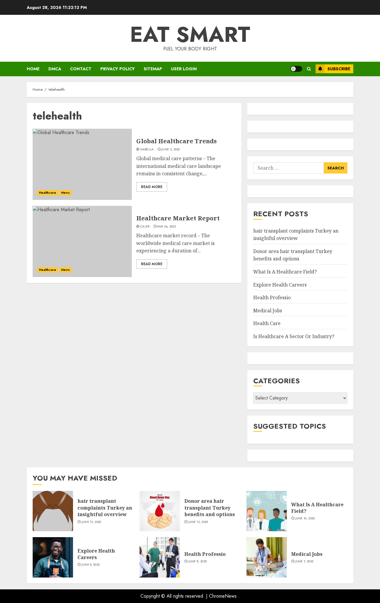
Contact (80, 69)
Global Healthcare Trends (176, 141)
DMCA (54, 69)
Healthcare (47, 192)
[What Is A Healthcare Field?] (266, 511)
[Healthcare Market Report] (82, 241)
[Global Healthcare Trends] (82, 164)
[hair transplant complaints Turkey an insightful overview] (53, 511)
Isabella (146, 149)
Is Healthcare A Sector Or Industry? (293, 336)
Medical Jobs (267, 310)
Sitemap (153, 69)
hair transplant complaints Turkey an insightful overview (104, 508)
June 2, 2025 (171, 149)
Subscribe (338, 69)
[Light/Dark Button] (296, 69)
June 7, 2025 (304, 561)
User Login (184, 69)
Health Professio (272, 297)
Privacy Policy (117, 69)
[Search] (309, 69)
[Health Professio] (160, 557)
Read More (151, 187)
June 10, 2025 (305, 518)
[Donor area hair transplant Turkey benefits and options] (160, 511)
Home (33, 69)
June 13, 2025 (91, 522)
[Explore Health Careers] (53, 557)
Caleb (145, 227)
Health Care (267, 323)
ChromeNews (223, 596)
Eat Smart (190, 34)
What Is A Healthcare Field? (285, 271)
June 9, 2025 (91, 565)
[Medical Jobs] (266, 557)
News (65, 192)
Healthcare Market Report (178, 218)
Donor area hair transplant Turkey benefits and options (292, 255)
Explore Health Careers (280, 284)
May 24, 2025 (166, 227)
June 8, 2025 (198, 561)
